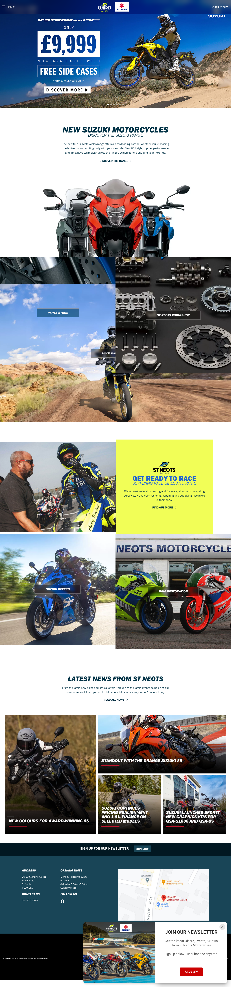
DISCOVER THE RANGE (114, 57)
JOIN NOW (142, 745)
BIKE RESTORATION (173, 487)
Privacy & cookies (221, 854)
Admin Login (207, 854)
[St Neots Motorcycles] (113, 6)
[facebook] (63, 797)
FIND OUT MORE (162, 403)
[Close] (222, 927)
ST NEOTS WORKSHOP (173, 211)
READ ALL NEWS (113, 595)
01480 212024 (220, 7)
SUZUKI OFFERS (58, 485)
